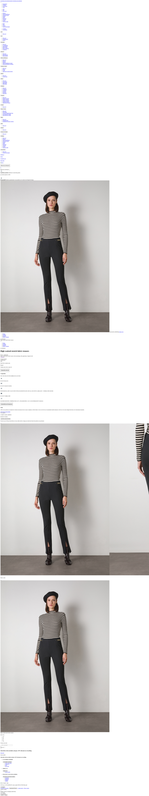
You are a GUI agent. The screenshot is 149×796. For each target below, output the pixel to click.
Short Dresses (5, 54)
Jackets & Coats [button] (6, 15)
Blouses (4, 61)
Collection (5, 49)
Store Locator (7, 772)
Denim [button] (4, 16)
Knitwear (2, 86)
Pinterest (6, 779)
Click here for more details (5, 411)
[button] (0, 167)
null (1, 31)
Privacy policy (26, 788)
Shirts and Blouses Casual (7, 63)
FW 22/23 (2, 42)
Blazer (4, 69)
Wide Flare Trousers (6, 102)
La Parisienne (5, 45)
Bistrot (4, 40)
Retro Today (5, 47)
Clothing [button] (4, 5)
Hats (2, 123)
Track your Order (8, 763)
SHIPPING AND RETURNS (5, 418)
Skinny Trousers (6, 99)
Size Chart (7, 766)
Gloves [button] (4, 25)
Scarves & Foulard (4, 131)
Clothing (2, 136)
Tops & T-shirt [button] (5, 21)
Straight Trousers (6, 101)
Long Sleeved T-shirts (7, 114)
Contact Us (7, 764)
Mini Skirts (5, 83)
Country (3, 792)
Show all (4, 33)
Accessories (3, 149)
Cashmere (4, 90)
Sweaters (4, 91)
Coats (4, 70)
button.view (121, 331)
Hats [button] (3, 24)
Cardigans (5, 89)
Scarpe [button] (4, 20)
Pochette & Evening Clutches (8, 121)
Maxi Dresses (5, 55)
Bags (2, 117)
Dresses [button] (4, 13)
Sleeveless (5, 93)
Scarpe (2, 104)
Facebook (7, 777)
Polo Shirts (5, 112)
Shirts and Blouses (6, 140)
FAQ (6, 765)
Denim (2, 73)
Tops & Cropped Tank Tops (8, 113)
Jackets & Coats (4, 66)
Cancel (6, 794)
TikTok (6, 781)
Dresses (2, 51)
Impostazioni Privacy (13, 788)
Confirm (2, 794)
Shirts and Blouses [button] (6, 14)
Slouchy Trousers (6, 100)
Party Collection (6, 48)
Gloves (2, 127)
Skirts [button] (4, 17)
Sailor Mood (5, 46)
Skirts (2, 78)
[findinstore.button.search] (0, 746)
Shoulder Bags (5, 120)
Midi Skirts (5, 82)
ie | (3, 787)
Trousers (2, 95)
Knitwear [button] (4, 18)
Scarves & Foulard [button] (6, 26)
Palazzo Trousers (6, 98)
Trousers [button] (4, 19)
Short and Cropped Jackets (8, 71)
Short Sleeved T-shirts (7, 115)
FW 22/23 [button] (5, 11)
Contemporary (5, 39)
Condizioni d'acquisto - (4, 788)
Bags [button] (4, 23)
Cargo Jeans (5, 76)
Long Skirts (5, 81)
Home (4, 333)
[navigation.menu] (0, 2)
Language (4, 793)
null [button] (3, 9)
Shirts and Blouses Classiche (8, 64)
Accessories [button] (5, 6)
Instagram (7, 778)
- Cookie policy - (20, 788)
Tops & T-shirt (5, 147)
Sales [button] (4, 7)
